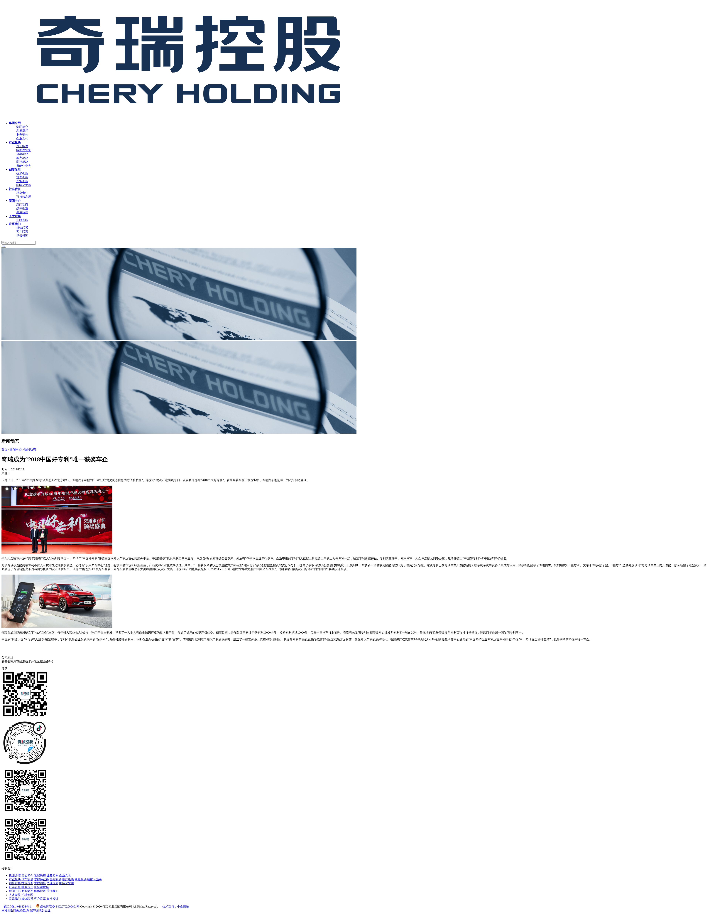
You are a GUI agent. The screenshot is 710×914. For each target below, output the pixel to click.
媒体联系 (22, 227)
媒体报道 (22, 208)
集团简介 (22, 126)
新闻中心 (16, 449)
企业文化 (22, 138)
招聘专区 (22, 220)
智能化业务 (23, 165)
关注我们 (22, 212)
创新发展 (15, 883)
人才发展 (15, 894)
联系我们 (15, 898)
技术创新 (22, 173)
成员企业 (44, 910)
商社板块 (22, 161)
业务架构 (22, 134)
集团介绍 (15, 875)
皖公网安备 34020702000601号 (60, 906)
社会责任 (22, 192)
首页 (4, 449)
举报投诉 (22, 235)
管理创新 (22, 177)
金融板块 (22, 154)
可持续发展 (23, 196)
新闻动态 (22, 204)
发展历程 (22, 130)
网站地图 (7, 910)
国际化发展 (23, 185)
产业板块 (15, 879)
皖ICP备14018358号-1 (18, 906)
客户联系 (22, 231)
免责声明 (32, 910)
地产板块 (22, 157)
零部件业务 (23, 150)
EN (3, 246)
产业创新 (22, 181)
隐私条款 (20, 910)
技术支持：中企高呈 (175, 906)
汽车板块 (22, 146)
